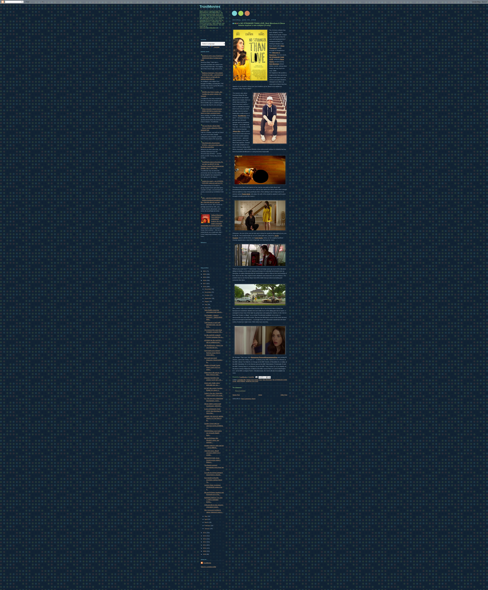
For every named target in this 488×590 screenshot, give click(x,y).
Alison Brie (236, 131)
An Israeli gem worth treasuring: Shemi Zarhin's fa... (213, 360)
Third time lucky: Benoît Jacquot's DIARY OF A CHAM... (212, 453)
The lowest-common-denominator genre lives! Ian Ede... (214, 467)
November (208, 292)
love (260, 379)
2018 (204, 280)
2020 (204, 274)
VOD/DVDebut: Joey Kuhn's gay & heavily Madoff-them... (213, 433)
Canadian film (241, 379)
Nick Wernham (274, 64)
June (206, 307)
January (207, 528)
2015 (204, 532)
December (208, 289)
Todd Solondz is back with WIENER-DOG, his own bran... (212, 324)
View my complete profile (208, 567)
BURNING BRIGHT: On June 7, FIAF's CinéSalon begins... (213, 500)
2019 (204, 277)
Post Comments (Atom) (248, 398)
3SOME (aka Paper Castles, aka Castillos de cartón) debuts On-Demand (211, 94)
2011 (204, 545)
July (206, 304)
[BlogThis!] (262, 377)
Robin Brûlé (246, 194)
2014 (204, 536)
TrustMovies (242, 115)
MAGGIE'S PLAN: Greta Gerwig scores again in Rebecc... (212, 460)
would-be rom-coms (252, 381)
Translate (216, 47)
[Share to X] (264, 377)
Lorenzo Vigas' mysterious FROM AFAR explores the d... (213, 487)
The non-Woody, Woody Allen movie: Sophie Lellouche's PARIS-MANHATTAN (212, 128)
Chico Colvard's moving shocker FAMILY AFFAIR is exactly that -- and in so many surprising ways (211, 111)
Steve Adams (241, 381)
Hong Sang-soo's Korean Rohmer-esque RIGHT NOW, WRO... (212, 353)
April (206, 519)
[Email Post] (256, 377)
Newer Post (236, 395)
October (207, 295)
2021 (204, 271)
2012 (204, 542)
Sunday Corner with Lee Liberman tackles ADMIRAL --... (213, 425)
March (207, 522)
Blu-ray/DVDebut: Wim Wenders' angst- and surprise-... (211, 440)
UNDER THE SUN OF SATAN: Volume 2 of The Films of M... (213, 418)
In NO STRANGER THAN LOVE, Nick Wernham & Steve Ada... (212, 411)
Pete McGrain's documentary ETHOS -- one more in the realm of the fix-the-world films (212, 145)
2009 (204, 551)
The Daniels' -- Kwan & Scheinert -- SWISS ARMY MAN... (213, 317)
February (208, 525)
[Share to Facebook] (267, 377)
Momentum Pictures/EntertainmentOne (264, 357)
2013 (204, 539)
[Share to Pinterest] (269, 377)
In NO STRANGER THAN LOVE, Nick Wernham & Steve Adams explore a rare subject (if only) (261, 24)
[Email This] (259, 377)
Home (260, 395)
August (207, 301)
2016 (204, 286)
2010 (204, 548)
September (208, 298)
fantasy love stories (252, 379)
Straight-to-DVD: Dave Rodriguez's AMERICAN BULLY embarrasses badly (212, 58)
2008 (204, 554)
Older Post (284, 395)
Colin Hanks (259, 238)
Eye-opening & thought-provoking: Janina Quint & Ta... (213, 480)
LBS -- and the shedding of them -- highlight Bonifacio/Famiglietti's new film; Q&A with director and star (212, 200)
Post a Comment (240, 391)
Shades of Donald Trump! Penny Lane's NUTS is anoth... (212, 367)
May (206, 516)
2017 (204, 283)
